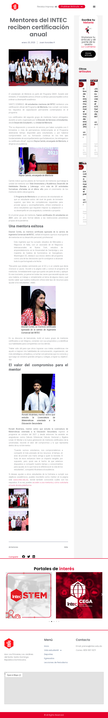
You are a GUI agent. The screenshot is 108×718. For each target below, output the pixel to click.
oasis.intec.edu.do (20, 480)
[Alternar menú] (94, 6)
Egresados (49, 658)
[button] (23, 556)
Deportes (48, 654)
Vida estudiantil (51, 650)
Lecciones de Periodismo (56, 662)
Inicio (46, 646)
